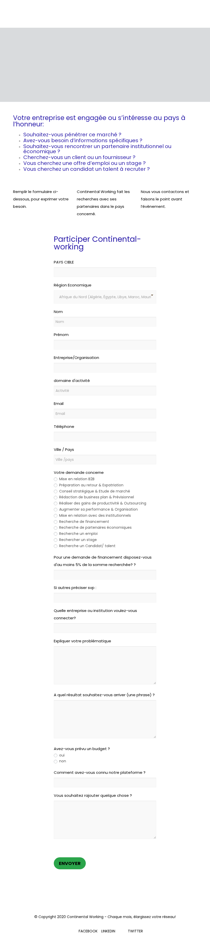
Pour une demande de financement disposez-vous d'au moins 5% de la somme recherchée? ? (103, 561)
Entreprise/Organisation (76, 357)
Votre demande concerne (79, 472)
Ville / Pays (64, 449)
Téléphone (64, 426)
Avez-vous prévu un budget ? (82, 748)
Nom (58, 311)
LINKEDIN (108, 931)
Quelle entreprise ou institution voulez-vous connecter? (95, 614)
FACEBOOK (88, 931)
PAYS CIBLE (64, 262)
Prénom (61, 334)
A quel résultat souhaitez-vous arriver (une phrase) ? (104, 694)
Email (59, 403)
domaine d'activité (72, 380)
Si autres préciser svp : (75, 587)
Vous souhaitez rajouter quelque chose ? (93, 795)
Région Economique (72, 285)
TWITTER (135, 931)
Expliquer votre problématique (82, 641)
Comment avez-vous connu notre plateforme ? (99, 772)
